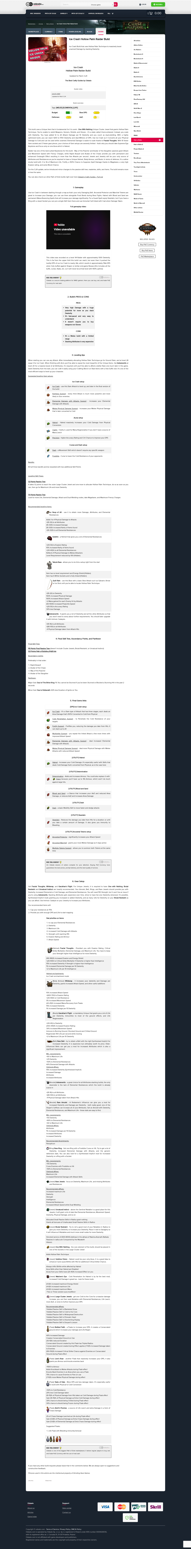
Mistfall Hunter (138, 212)
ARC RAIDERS (35, 13)
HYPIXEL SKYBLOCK (95, 13)
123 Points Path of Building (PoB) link (42, 651)
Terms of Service (52, 1529)
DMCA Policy (76, 1529)
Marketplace (31, 24)
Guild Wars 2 (138, 108)
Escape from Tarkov (140, 90)
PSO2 (136, 135)
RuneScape (137, 158)
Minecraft (137, 126)
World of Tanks (138, 198)
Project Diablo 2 (139, 149)
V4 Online (137, 180)
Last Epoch (137, 117)
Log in (143, 4)
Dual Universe (138, 77)
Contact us (66, 1512)
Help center (66, 1508)
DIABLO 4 (63, 13)
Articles (41, 24)
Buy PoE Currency (147, 244)
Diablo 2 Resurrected (140, 63)
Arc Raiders (137, 49)
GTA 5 (136, 104)
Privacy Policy (65, 1529)
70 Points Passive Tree (36, 495)
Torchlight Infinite (139, 167)
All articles (137, 40)
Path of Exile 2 (138, 144)
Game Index (32, 1517)
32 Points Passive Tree (36, 482)
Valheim (136, 185)
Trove (135, 171)
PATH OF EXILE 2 (78, 13)
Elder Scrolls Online (140, 86)
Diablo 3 (136, 67)
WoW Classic (138, 194)
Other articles (138, 207)
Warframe (137, 189)
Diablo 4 (136, 72)
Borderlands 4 (138, 58)
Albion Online (138, 45)
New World (137, 131)
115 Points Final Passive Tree (39, 648)
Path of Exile (50, 24)
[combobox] (101, 5)
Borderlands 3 (138, 54)
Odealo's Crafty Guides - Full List (90, 177)
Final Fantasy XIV (139, 99)
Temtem (136, 153)
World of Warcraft (139, 203)
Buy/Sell (159, 4)
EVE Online (137, 81)
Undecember (138, 176)
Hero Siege (137, 113)
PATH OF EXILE (50, 13)
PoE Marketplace (147, 256)
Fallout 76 (137, 95)
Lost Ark (136, 122)
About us (31, 1508)
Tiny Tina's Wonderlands (142, 162)
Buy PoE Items (147, 250)
